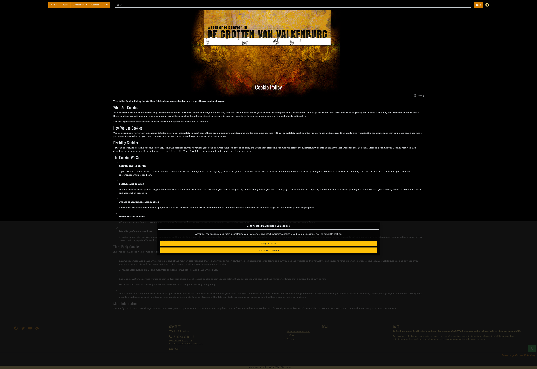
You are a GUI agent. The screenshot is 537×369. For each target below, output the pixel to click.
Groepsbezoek (80, 5)
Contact (95, 5)
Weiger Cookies (268, 243)
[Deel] (487, 5)
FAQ (105, 5)
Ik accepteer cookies (268, 250)
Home (54, 5)
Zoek (478, 4)
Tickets (64, 5)
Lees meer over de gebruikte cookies (323, 234)
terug (420, 95)
